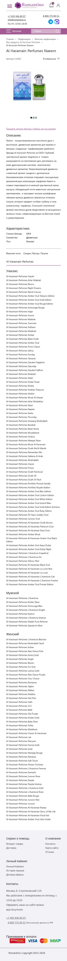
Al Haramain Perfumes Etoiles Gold (22, 717)
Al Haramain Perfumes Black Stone (22, 428)
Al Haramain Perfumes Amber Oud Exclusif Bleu (28, 503)
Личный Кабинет (15, 866)
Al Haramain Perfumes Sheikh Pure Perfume (27, 621)
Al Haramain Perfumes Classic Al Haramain (26, 733)
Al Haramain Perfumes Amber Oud (22, 342)
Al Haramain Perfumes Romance (21, 682)
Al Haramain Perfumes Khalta (20, 385)
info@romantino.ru (17, 19)
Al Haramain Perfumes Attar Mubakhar (24, 401)
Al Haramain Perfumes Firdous (20, 436)
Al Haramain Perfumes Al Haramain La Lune (27, 572)
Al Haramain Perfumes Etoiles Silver (23, 602)
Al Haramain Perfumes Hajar (19, 311)
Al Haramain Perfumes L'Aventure (22, 598)
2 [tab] (33, 118)
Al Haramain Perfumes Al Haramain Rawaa (26, 807)
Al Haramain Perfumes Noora (20, 284)
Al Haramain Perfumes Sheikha (20, 694)
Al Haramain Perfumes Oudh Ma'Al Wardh (26, 448)
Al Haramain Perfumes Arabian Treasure (25, 389)
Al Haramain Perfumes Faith (19, 701)
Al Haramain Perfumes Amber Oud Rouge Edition (29, 303)
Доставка (11, 847)
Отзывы (49, 851)
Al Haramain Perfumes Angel (19, 658)
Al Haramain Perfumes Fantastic (21, 772)
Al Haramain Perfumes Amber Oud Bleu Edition (28, 491)
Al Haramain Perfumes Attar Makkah (23, 280)
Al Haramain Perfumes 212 (19, 705)
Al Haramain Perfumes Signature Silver (24, 625)
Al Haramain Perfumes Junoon (20, 803)
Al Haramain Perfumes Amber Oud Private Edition (29, 584)
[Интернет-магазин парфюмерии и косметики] (29, 5)
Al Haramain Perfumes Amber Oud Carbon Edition (30, 495)
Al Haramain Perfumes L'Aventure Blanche (26, 639)
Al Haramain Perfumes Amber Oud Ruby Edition (29, 510)
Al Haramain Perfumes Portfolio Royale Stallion (28, 487)
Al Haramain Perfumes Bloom (20, 662)
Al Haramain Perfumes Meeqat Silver (23, 440)
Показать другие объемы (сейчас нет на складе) (31, 128)
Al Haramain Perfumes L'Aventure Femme (26, 768)
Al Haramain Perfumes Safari (19, 377)
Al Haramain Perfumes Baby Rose (22, 721)
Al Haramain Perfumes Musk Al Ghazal (24, 397)
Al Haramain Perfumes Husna (20, 315)
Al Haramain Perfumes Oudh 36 (21, 475)
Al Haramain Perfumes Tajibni (20, 686)
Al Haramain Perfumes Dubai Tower (23, 381)
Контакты (50, 843)
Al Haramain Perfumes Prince (20, 467)
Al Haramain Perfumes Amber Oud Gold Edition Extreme (33, 506)
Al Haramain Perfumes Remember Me (24, 452)
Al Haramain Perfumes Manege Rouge (24, 752)
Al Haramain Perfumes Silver (19, 405)
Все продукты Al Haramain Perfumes (23, 42)
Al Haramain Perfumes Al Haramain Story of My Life (30, 811)
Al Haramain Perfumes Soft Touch (22, 760)
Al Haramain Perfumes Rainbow (21, 756)
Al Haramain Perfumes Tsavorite (21, 323)
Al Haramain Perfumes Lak (18, 737)
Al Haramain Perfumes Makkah (21, 319)
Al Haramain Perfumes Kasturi (20, 613)
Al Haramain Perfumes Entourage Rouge (25, 307)
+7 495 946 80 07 (17, 16)
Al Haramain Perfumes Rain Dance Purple (25, 674)
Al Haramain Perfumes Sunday (20, 354)
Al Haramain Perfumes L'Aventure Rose (24, 791)
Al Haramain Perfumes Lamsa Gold (22, 670)
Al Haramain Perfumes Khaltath (21, 374)
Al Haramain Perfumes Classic (20, 463)
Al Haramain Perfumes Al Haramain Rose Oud (28, 530)
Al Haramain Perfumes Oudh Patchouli (24, 471)
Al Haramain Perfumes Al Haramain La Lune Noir (29, 568)
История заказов (15, 870)
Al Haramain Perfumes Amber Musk (23, 534)
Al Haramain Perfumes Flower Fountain (24, 764)
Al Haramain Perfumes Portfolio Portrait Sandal (28, 483)
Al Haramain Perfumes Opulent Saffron (24, 370)
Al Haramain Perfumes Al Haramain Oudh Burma (29, 522)
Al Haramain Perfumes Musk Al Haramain (25, 444)
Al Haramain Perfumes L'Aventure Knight (25, 609)
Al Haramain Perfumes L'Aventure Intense (26, 617)
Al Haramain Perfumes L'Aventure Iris (24, 556)
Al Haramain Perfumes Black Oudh (22, 338)
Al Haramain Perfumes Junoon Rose (23, 776)
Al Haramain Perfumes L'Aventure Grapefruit (27, 553)
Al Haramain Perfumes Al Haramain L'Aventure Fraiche (32, 580)
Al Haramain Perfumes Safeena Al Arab (24, 456)
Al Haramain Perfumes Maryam (21, 741)
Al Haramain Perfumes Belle (19, 709)
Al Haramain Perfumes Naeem (20, 409)
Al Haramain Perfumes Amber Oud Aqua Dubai (28, 545)
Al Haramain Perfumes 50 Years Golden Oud (27, 514)
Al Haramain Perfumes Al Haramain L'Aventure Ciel (30, 576)
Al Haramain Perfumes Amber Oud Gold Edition (28, 299)
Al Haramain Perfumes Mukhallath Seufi (25, 643)
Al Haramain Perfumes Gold (19, 748)
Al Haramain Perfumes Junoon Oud (23, 518)
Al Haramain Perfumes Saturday (21, 366)
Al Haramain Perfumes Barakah (21, 424)
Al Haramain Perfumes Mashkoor (22, 729)
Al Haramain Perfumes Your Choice (22, 678)
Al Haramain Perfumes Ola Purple (22, 713)
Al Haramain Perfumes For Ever (21, 666)
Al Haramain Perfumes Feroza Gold (22, 744)
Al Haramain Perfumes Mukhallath (22, 460)
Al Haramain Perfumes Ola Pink (21, 698)
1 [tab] (31, 118)
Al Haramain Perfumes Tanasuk (21, 358)
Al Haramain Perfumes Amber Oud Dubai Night (28, 549)
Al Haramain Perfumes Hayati (20, 276)
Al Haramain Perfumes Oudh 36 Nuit (23, 479)
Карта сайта (51, 847)
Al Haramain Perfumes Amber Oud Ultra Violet (28, 819)
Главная (10, 39)
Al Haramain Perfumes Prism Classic (23, 346)
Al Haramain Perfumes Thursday (21, 417)
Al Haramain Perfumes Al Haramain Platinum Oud (29, 526)
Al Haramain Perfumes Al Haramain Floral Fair (27, 815)
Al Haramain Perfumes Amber (20, 334)
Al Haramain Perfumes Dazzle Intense (24, 784)
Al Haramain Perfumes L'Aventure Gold (24, 787)
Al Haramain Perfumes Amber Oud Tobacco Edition (30, 295)
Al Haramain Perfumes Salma (20, 350)
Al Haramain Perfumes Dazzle (20, 780)
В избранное (49, 58)
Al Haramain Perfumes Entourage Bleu (24, 605)
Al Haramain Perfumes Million (20, 690)
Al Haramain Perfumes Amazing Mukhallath (27, 420)
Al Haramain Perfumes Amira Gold (22, 655)
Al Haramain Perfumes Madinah (21, 331)
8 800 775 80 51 (51, 15)
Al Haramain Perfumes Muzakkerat (22, 432)
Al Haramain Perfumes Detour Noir (22, 560)
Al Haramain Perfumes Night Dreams (23, 288)
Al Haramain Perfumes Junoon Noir (23, 799)
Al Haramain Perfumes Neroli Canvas (23, 291)
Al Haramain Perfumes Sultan (20, 647)
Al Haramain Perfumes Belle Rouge (22, 795)
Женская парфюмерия (45, 39)
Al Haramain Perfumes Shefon (20, 393)
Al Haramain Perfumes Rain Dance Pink (24, 651)
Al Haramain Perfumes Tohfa (19, 725)
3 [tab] (36, 118)
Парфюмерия (24, 39)
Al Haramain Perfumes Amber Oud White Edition (29, 499)
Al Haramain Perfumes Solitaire (20, 327)
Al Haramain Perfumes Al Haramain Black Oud (28, 564)
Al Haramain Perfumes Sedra (19, 413)
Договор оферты (15, 874)
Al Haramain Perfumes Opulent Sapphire (25, 362)
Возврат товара (14, 843)
